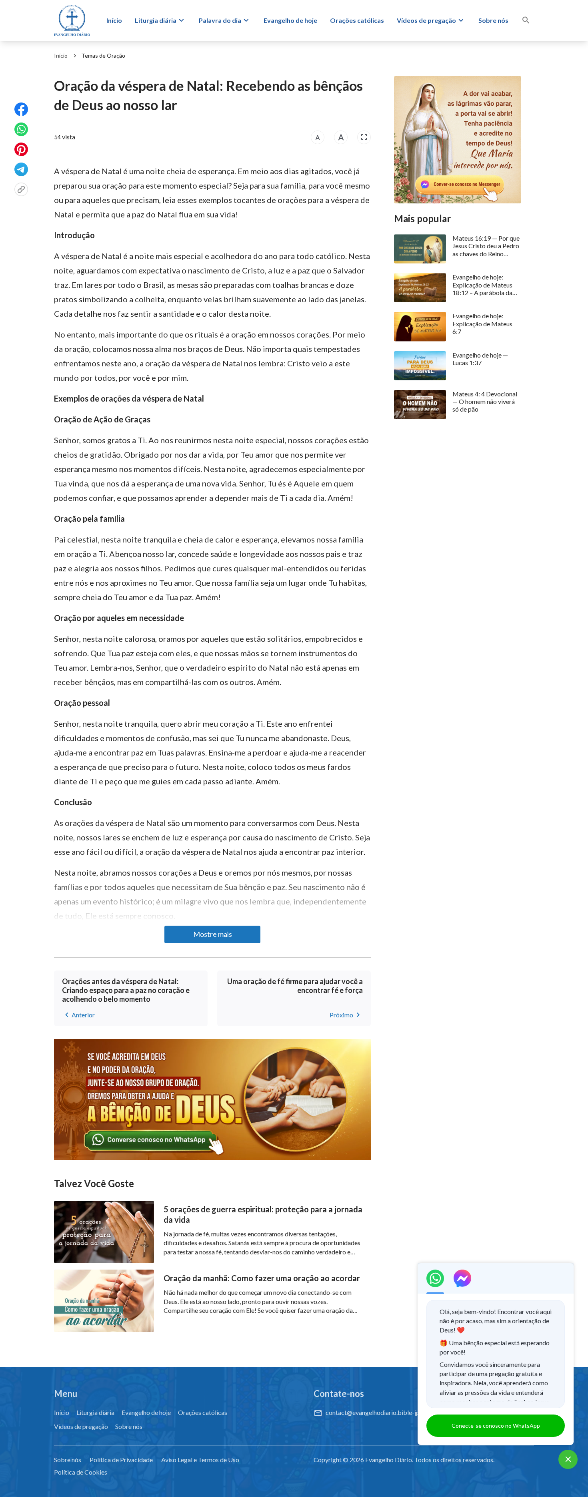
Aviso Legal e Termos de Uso (200, 1459)
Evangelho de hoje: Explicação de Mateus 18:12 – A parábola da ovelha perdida (482, 284)
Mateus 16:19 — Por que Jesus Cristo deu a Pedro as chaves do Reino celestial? (486, 245)
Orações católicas (357, 20)
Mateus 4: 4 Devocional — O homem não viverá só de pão (484, 401)
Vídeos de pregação (426, 20)
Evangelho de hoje (290, 20)
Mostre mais (212, 934)
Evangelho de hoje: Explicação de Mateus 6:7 (482, 323)
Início (114, 20)
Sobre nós (493, 20)
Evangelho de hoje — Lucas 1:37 (480, 358)
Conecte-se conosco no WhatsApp (496, 1425)
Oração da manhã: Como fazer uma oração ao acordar (262, 1278)
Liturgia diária (155, 20)
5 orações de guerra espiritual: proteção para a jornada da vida (263, 1214)
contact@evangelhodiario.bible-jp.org (378, 1412)
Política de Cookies (80, 1472)
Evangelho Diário (388, 1459)
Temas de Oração (103, 55)
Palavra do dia (220, 20)
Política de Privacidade (121, 1459)
